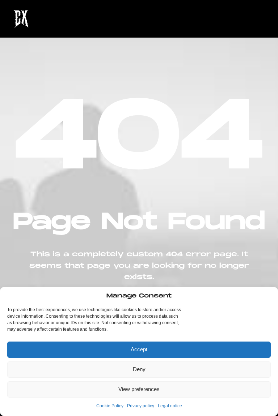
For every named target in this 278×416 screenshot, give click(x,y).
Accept (139, 349)
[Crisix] (21, 19)
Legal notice (170, 405)
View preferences (139, 389)
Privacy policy (140, 405)
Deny (139, 369)
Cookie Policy (109, 405)
